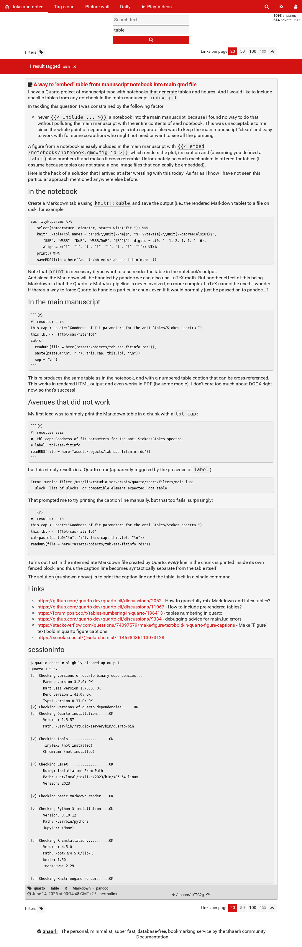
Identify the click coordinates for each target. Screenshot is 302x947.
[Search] (267, 6)
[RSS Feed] (281, 6)
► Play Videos (156, 6)
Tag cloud (64, 6)
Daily (125, 6)
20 (232, 51)
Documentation (152, 937)
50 (242, 51)
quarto (39, 888)
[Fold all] (272, 51)
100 (252, 51)
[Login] (295, 6)
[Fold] (208, 894)
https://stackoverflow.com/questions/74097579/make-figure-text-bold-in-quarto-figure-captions (136, 625)
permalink (74, 893)
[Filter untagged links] (41, 52)
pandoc (102, 888)
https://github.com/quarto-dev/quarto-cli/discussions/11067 (100, 607)
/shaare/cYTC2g (190, 894)
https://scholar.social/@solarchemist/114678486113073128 (100, 637)
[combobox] (151, 29)
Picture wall (97, 6)
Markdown (82, 888)
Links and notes (26, 6)
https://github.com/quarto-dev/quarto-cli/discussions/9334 (99, 619)
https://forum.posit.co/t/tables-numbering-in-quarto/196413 (100, 613)
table (66, 67)
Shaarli (50, 931)
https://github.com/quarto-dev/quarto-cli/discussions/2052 (99, 600)
